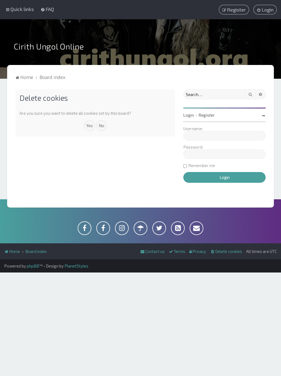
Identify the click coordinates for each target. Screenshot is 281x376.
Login (188, 115)
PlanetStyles (76, 265)
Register (207, 115)
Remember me (201, 165)
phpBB (33, 265)
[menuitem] (47, 9)
